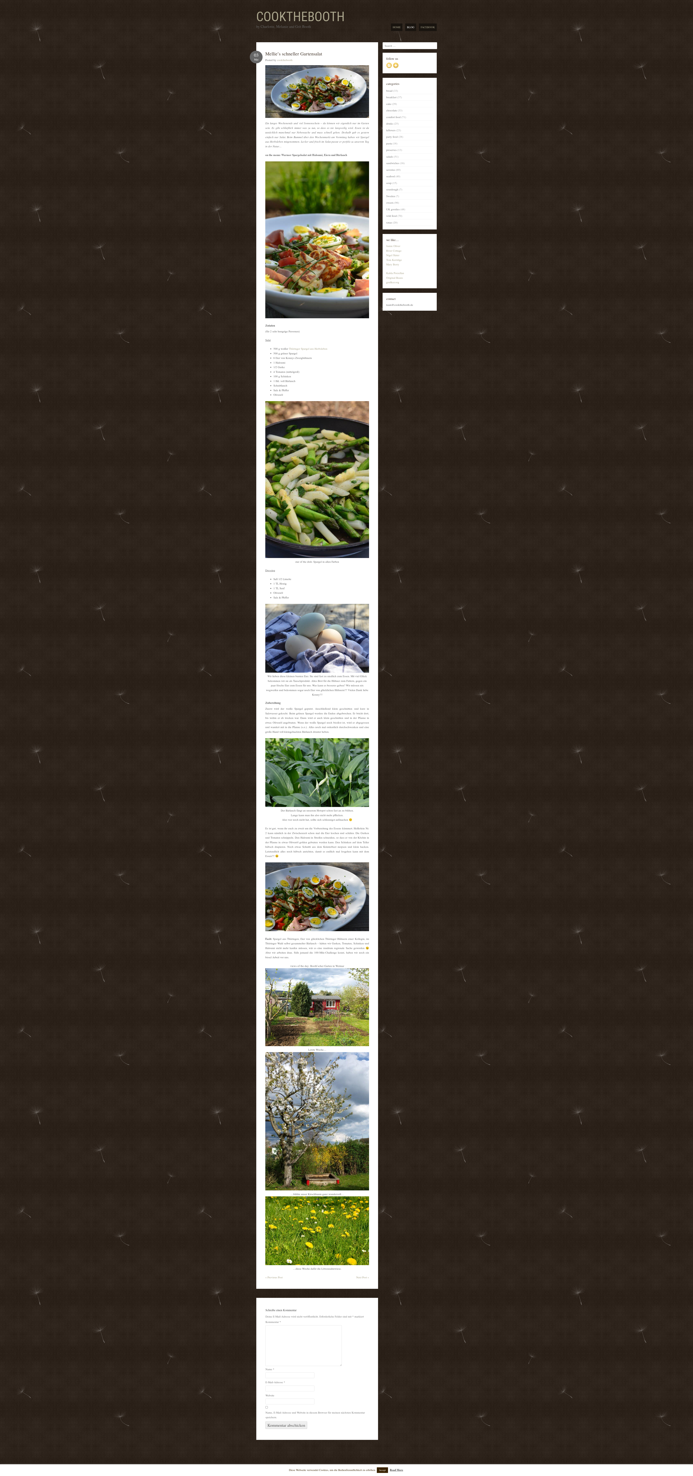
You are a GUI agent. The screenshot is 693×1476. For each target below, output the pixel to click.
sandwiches (392, 163)
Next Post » (362, 1277)
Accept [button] (382, 1470)
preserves (391, 150)
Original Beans (394, 277)
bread (389, 90)
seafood (390, 176)
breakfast (391, 97)
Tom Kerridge (394, 260)
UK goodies (393, 209)
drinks (389, 123)
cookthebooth (300, 16)
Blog (410, 27)
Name (269, 1369)
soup (389, 183)
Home (397, 27)
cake (388, 104)
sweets (390, 202)
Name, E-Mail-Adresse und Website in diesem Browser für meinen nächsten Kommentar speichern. (315, 1415)
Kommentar (273, 1322)
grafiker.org (392, 282)
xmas (389, 222)
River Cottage (394, 250)
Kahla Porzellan (395, 273)
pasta (389, 143)
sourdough (392, 189)
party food (392, 136)
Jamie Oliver (393, 246)
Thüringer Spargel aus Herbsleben (308, 348)
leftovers (391, 130)
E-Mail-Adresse (275, 1382)
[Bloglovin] (396, 67)
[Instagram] (389, 67)
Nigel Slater (392, 255)
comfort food (393, 117)
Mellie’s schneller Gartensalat (293, 54)
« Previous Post (274, 1277)
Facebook (428, 27)
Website (269, 1395)
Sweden (390, 196)
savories (390, 170)
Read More (396, 1470)
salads (389, 156)
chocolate (391, 110)
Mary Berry (392, 264)
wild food (391, 216)
